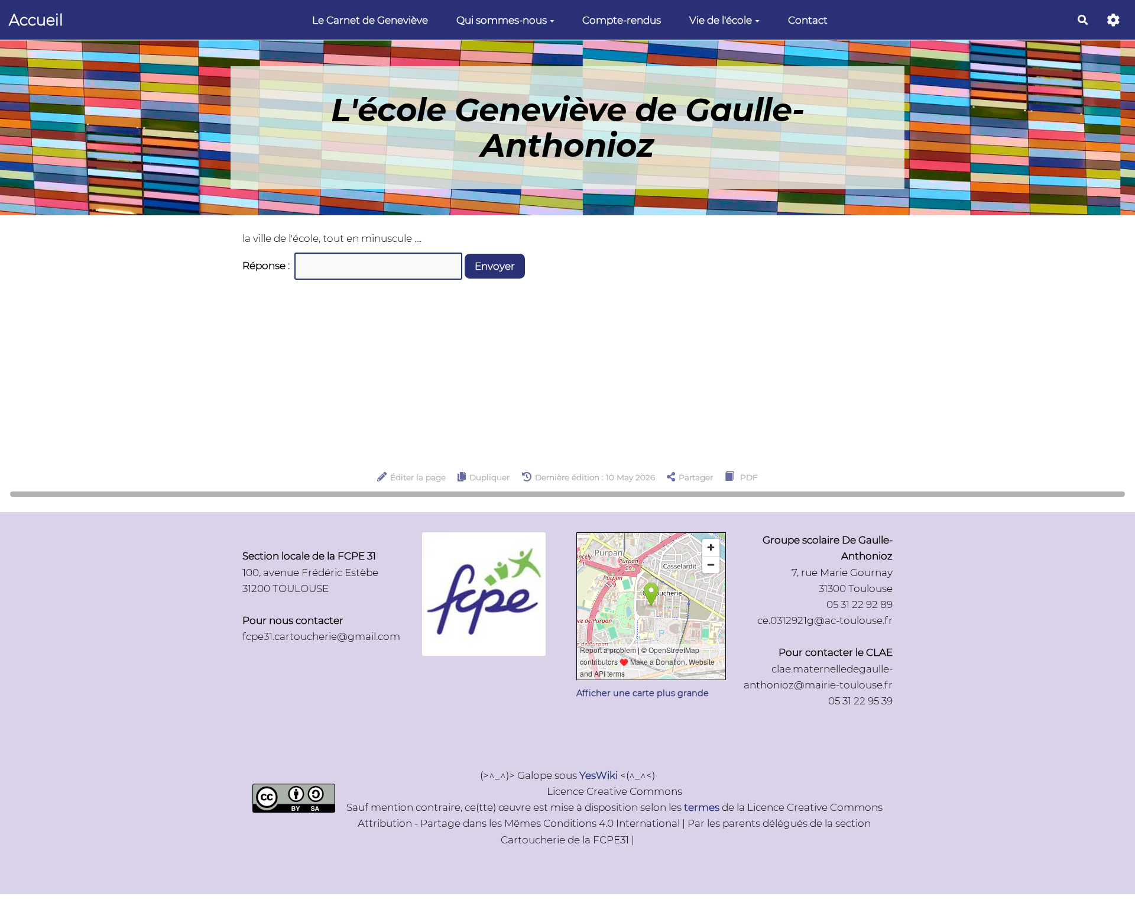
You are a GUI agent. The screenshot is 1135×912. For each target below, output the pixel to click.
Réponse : (267, 265)
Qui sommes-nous (501, 20)
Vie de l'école (720, 20)
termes (701, 807)
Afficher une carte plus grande (642, 693)
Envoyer (495, 266)
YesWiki (598, 775)
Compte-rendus (621, 20)
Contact (808, 20)
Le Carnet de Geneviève (370, 20)
